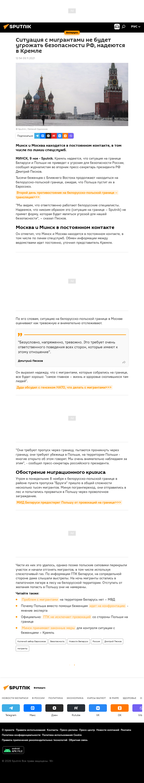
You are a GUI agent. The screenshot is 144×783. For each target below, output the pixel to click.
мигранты (22, 648)
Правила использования (30, 730)
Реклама (126, 730)
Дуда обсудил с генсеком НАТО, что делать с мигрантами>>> (64, 387)
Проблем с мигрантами (40, 599)
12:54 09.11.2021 (25, 58)
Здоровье (129, 698)
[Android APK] (13, 750)
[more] (124, 362)
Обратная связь (78, 740)
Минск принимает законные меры (48, 628)
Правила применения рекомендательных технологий (34, 740)
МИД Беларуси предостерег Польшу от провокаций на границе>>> (69, 502)
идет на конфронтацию (107, 606)
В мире (114, 698)
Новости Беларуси (78, 641)
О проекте (8, 730)
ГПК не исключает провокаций (67, 617)
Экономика (75, 698)
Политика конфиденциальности (21, 735)
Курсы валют (96, 698)
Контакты (52, 730)
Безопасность (57, 641)
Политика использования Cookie (62, 735)
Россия (96, 641)
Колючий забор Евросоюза (31, 641)
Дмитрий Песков (113, 641)
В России (38, 698)
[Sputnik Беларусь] (18, 29)
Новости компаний (107, 730)
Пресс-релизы (69, 730)
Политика (55, 698)
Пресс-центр (87, 730)
